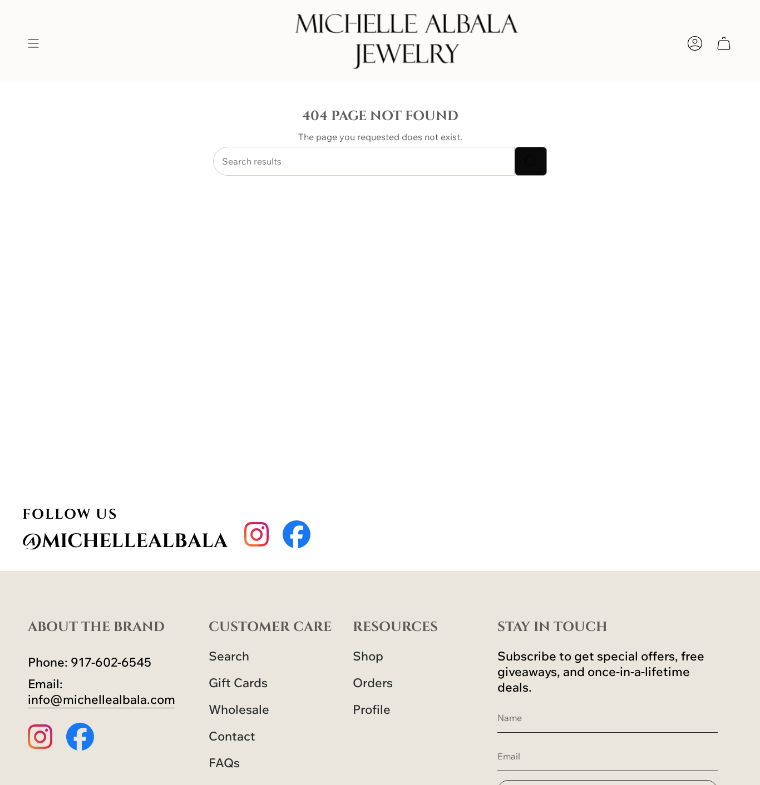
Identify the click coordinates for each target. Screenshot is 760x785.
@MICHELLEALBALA (125, 541)
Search (229, 656)
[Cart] (723, 43)
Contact (232, 736)
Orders (373, 682)
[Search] (531, 161)
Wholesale (239, 709)
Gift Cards (238, 682)
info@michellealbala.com (101, 699)
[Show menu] (33, 43)
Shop (368, 656)
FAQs (224, 763)
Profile (372, 709)
